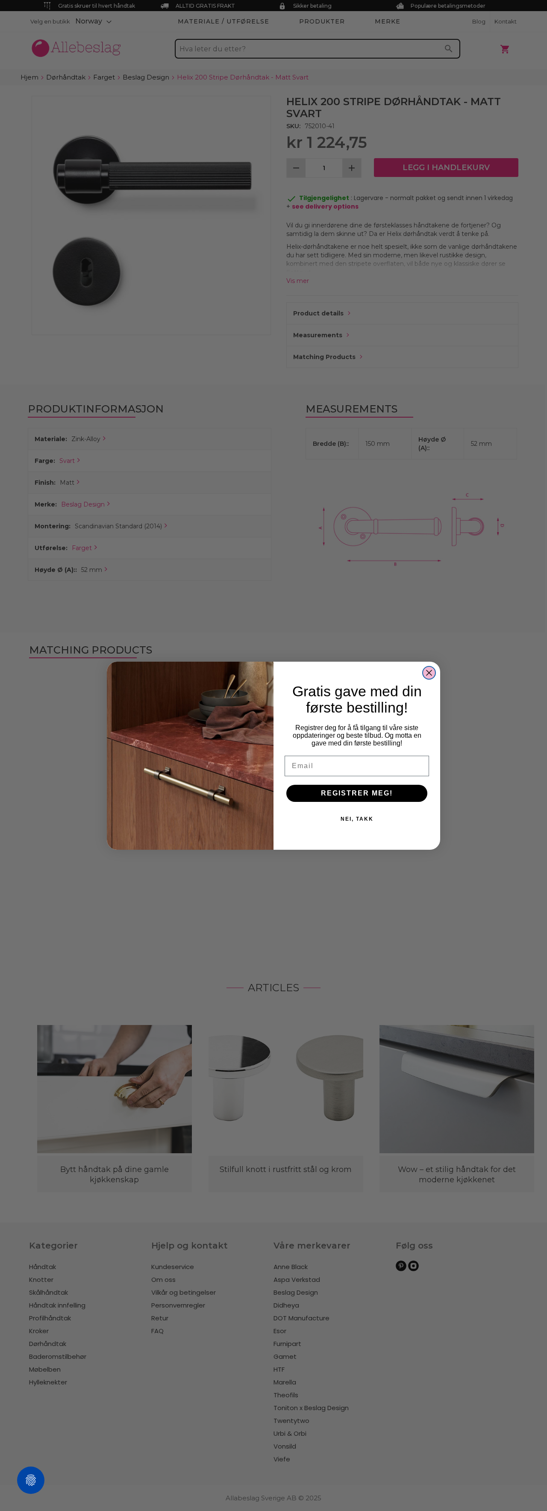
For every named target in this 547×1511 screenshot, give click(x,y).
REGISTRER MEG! (357, 793)
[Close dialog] (429, 673)
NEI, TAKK (357, 819)
